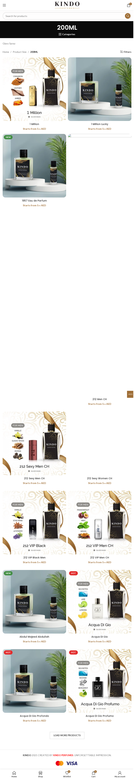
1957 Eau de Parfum (34, 200)
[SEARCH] (128, 16)
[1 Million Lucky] (99, 89)
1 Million (34, 124)
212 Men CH (99, 399)
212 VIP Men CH (99, 557)
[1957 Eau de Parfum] (34, 166)
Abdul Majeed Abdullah (34, 636)
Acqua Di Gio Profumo (100, 716)
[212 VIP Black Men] (34, 522)
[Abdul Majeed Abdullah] (34, 602)
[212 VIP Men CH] (99, 522)
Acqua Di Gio (99, 636)
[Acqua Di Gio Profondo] (34, 681)
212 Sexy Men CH (34, 478)
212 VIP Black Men (34, 557)
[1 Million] (34, 89)
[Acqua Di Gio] (99, 602)
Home (6, 51)
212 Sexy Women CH (99, 478)
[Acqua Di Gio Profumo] (99, 681)
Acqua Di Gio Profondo (34, 716)
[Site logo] (67, 4)
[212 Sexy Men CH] (34, 443)
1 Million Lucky (99, 124)
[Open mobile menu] (4, 5)
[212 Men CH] (99, 265)
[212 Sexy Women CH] (99, 443)
